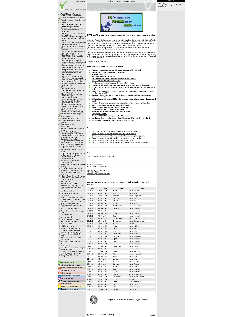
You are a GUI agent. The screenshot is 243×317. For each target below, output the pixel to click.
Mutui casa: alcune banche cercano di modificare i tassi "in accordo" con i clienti (73, 106)
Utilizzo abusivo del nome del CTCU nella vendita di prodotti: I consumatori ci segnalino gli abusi (74, 78)
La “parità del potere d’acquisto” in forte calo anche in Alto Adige (72, 252)
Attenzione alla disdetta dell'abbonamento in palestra (72, 98)
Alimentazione (66, 273)
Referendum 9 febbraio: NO (70, 241)
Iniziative (119, 1)
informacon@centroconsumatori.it (98, 174)
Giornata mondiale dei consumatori (73, 221)
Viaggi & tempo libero (68, 270)
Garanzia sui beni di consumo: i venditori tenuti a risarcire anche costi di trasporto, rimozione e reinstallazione (73, 71)
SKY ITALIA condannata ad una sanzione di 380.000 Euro (73, 91)
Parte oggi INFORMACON (70, 209)
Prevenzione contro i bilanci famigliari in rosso (70, 161)
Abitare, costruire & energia (70, 265)
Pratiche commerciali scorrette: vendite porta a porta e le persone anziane (117, 138)
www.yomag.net (66, 217)
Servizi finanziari (67, 278)
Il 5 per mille (65, 195)
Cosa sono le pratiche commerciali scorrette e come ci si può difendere (116, 131)
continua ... (180, 8)
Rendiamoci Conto (67, 124)
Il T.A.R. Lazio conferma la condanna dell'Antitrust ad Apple (73, 111)
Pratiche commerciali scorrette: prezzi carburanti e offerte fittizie (113, 140)
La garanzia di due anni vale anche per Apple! (72, 95)
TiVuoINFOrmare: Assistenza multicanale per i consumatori (71, 15)
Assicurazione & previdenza (70, 276)
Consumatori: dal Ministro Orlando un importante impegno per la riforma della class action (72, 137)
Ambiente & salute (67, 262)
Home (77, 1)
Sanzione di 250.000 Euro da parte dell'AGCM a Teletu (72, 102)
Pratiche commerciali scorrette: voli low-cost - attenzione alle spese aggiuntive (118, 136)
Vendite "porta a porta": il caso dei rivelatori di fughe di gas (73, 52)
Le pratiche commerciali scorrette (103, 156)
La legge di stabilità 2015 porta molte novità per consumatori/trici (72, 147)
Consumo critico (66, 284)
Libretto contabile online (69, 191)
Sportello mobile (66, 215)
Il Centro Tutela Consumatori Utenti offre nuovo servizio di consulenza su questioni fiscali (73, 177)
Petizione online (66, 181)
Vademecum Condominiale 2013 (72, 170)
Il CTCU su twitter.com (68, 226)
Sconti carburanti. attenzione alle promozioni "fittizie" (73, 88)
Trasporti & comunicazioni (70, 281)
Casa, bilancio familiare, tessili (71, 268)
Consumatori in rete (67, 159)
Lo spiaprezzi (65, 116)
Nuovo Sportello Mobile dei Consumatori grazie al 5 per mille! (72, 133)
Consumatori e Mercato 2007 (71, 118)
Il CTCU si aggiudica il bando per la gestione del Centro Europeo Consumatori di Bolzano (73, 155)
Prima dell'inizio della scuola (70, 219)
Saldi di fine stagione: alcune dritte (74, 42)
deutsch (83, 1)
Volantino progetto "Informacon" (97, 61)
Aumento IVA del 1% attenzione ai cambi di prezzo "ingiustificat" (73, 66)
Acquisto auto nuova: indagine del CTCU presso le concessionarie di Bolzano (74, 38)
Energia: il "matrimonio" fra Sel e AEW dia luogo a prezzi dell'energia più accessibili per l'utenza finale (73, 142)
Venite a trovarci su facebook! (71, 228)
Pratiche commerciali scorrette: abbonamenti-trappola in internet (114, 134)
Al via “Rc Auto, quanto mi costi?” (72, 198)
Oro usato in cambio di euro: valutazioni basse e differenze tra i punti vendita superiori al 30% (74, 62)
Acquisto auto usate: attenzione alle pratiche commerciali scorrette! (73, 29)
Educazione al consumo (69, 289)
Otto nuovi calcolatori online (70, 193)
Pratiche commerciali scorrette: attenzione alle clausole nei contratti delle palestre (120, 142)
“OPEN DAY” (65, 126)
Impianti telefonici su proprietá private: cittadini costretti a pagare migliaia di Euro (73, 83)
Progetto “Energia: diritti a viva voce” (73, 20)
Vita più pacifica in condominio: (71, 168)
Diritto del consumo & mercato (71, 286)
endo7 (153, 315)
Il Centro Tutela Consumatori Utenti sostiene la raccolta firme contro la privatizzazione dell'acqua (73, 201)
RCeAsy (63, 243)
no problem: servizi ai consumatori (72, 18)
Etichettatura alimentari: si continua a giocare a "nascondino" (74, 45)
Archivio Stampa (129, 1)
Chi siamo (111, 1)
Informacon (64, 22)
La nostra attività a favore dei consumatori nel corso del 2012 (71, 231)
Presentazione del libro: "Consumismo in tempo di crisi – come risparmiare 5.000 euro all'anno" (72, 186)
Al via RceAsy (65, 246)
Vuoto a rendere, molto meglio (71, 114)
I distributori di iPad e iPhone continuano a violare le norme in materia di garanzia (73, 56)
